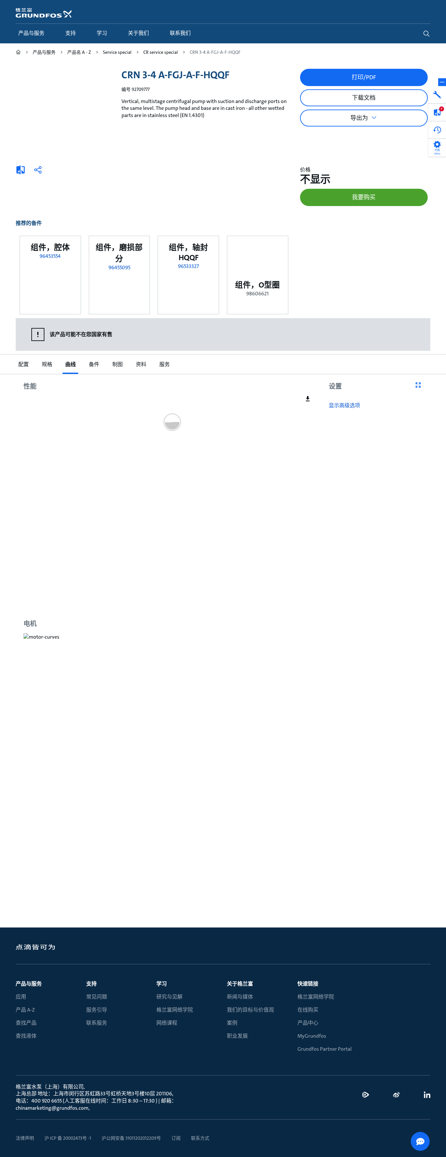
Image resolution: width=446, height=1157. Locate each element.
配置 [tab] (23, 364)
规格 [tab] (47, 364)
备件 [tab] (94, 364)
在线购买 (307, 1009)
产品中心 (307, 1022)
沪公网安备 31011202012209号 (131, 1138)
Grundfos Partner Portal (324, 1049)
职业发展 (237, 1035)
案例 (232, 1022)
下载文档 (363, 98)
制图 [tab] (117, 364)
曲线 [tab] (70, 364)
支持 (91, 983)
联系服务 (96, 1022)
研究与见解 (169, 996)
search (426, 33)
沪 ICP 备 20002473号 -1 (67, 1138)
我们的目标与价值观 (250, 1009)
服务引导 (96, 1009)
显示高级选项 (344, 405)
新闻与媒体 (240, 996)
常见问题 (96, 996)
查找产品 (26, 1022)
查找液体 (26, 1035)
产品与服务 (29, 983)
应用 (21, 996)
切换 (442, 82)
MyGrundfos (311, 1035)
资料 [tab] (141, 364)
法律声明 (25, 1138)
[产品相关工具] (437, 95)
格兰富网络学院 (174, 1009)
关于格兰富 (240, 983)
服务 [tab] (164, 364)
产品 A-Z (25, 1009)
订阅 (176, 1138)
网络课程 (166, 1022)
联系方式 (200, 1138)
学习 (161, 983)
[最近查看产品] (437, 130)
